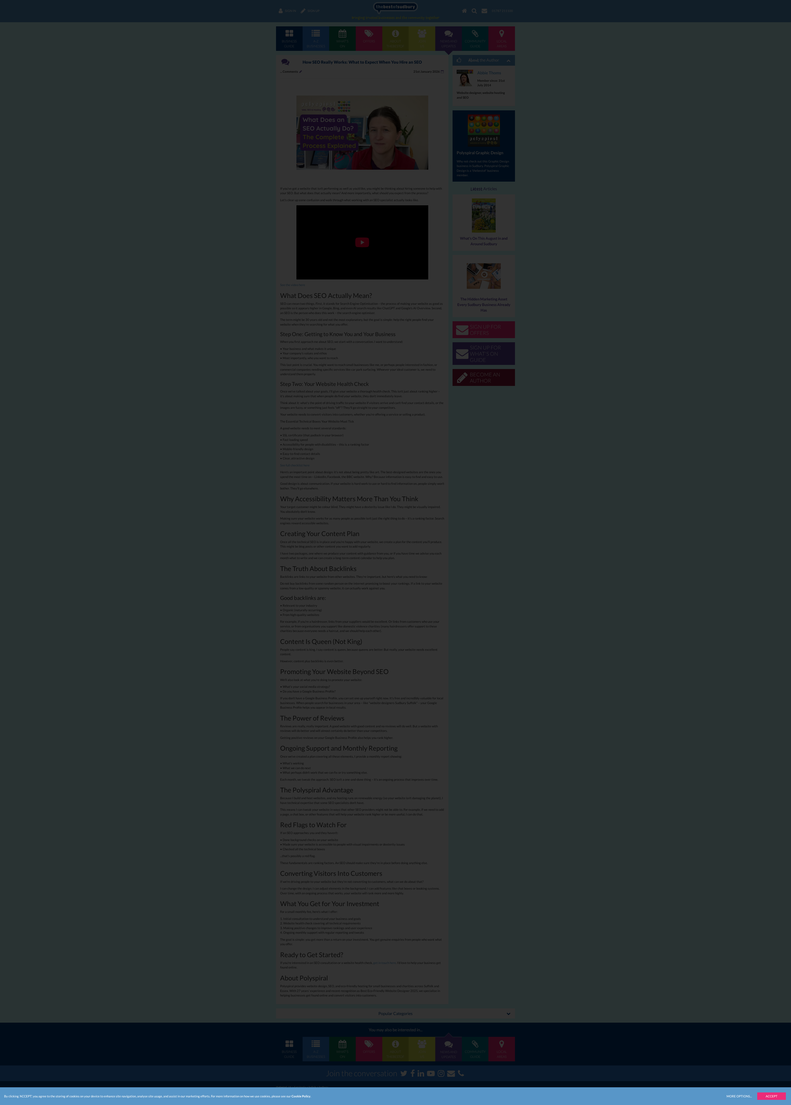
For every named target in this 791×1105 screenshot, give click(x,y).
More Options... (739, 1096)
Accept (771, 1096)
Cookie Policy (300, 1096)
